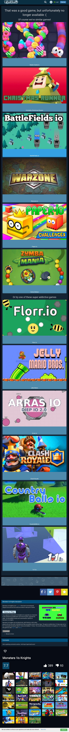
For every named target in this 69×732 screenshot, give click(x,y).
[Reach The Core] (48, 683)
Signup (63, 2)
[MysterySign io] (8, 690)
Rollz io (20, 627)
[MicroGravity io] (35, 705)
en (51, 2)
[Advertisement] (34, 581)
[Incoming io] (8, 697)
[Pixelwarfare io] (61, 675)
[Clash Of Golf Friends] (22, 690)
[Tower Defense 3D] (48, 690)
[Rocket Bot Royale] (61, 690)
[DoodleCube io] (48, 712)
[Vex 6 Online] (61, 683)
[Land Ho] (61, 705)
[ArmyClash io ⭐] (35, 675)
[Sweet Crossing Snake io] (61, 712)
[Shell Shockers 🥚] (8, 675)
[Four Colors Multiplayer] (48, 675)
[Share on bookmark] (64, 592)
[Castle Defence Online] (35, 683)
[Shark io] (35, 712)
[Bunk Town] (35, 720)
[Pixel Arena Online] (8, 712)
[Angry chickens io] (48, 705)
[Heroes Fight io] (61, 697)
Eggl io (13, 627)
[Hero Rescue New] (22, 720)
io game (18, 605)
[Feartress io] (22, 683)
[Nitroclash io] (22, 705)
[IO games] (11, 2)
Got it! (64, 730)
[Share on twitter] (50, 592)
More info (43, 729)
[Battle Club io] (35, 690)
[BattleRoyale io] (8, 705)
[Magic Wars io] (8, 683)
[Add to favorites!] (5, 651)
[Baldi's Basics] (22, 675)
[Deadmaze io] (22, 712)
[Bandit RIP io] (22, 697)
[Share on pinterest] (57, 592)
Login (57, 2)
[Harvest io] (8, 720)
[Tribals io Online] (35, 697)
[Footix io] (48, 697)
